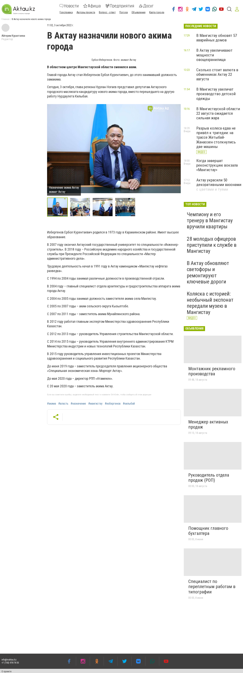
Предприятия (122, 6)
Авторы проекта (86, 12)
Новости (71, 6)
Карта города (156, 12)
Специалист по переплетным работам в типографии (211, 587)
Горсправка (66, 12)
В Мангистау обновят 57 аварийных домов (216, 37)
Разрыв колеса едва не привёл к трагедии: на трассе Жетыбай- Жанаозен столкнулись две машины (216, 137)
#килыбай (129, 403)
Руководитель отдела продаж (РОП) (208, 477)
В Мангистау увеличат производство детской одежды (216, 94)
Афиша (94, 6)
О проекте (6, 671)
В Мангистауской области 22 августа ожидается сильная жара (218, 113)
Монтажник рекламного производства (211, 371)
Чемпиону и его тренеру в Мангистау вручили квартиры (210, 220)
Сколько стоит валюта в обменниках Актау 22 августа (217, 74)
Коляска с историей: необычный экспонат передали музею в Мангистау (210, 303)
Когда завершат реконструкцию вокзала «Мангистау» (217, 165)
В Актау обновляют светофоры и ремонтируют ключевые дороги (208, 272)
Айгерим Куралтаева (13, 35)
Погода (123, 12)
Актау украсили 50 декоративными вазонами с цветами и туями (218, 184)
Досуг (148, 6)
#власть (63, 403)
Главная (5, 19)
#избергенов (113, 403)
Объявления (138, 12)
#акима (51, 403)
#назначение (78, 403)
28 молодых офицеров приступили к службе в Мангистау (212, 245)
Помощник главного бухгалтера (208, 531)
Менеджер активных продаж (208, 424)
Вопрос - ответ (107, 12)
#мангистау (95, 403)
